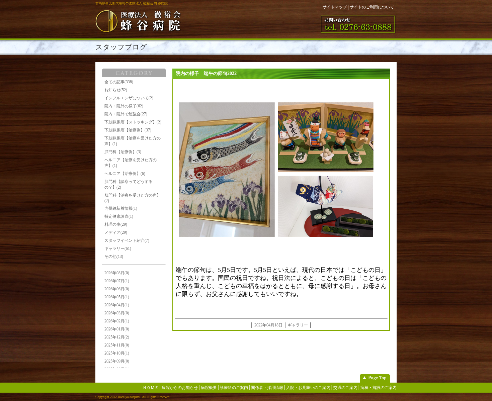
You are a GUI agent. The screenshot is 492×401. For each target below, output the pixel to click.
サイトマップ (335, 7)
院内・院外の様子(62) (123, 106)
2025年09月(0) (116, 361)
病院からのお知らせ (180, 387)
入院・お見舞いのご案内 (308, 387)
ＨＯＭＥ (151, 387)
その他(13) (113, 256)
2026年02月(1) (116, 321)
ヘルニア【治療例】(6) (124, 173)
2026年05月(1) (116, 297)
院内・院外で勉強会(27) (125, 114)
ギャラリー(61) (117, 248)
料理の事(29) (115, 224)
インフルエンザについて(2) (128, 98)
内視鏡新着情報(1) (120, 208)
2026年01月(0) (116, 329)
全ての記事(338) (118, 82)
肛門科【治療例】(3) (122, 151)
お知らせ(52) (115, 90)
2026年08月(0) (116, 273)
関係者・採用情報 (267, 387)
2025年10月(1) (116, 353)
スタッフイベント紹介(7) (126, 240)
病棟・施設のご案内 (378, 387)
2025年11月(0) (116, 345)
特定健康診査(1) (118, 216)
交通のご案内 (345, 387)
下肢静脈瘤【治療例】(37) (127, 130)
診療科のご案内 (234, 387)
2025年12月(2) (116, 337)
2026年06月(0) (116, 289)
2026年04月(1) (116, 305)
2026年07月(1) (116, 281)
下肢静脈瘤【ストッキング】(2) (132, 122)
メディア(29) (115, 232)
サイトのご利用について (372, 7)
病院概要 (209, 387)
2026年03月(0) (116, 313)
